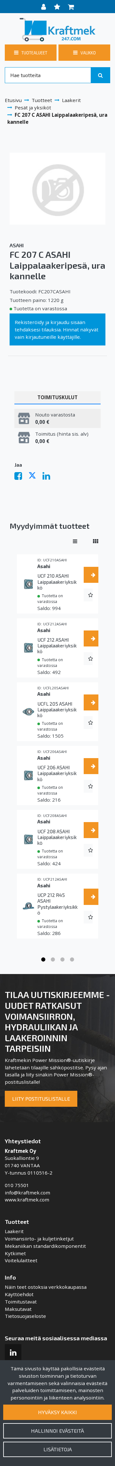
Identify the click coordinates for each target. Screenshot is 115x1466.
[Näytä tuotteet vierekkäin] (95, 541)
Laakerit (14, 1231)
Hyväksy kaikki (57, 1412)
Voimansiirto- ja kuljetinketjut (39, 1238)
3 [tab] (62, 959)
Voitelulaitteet (21, 1260)
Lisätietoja (57, 1449)
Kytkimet (15, 1253)
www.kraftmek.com (27, 1199)
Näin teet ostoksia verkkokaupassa (46, 1287)
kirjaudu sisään (67, 322)
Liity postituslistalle (41, 1099)
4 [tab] (72, 959)
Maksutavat (18, 1309)
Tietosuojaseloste (25, 1316)
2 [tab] (53, 959)
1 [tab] (43, 959)
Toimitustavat (21, 1301)
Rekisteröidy (29, 322)
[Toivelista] (58, 7)
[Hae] (100, 75)
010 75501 (17, 1185)
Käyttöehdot (19, 1294)
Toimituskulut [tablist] (57, 397)
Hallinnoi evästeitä (57, 1431)
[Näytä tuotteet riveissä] (75, 541)
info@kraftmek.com (27, 1192)
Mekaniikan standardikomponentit (45, 1246)
